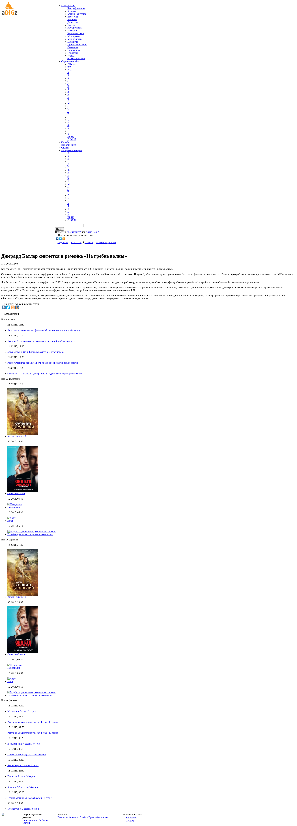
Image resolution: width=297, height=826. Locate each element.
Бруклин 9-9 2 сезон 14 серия (22, 787)
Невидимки (13, 507)
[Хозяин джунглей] (22, 594)
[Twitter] (60, 239)
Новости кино (68, 145)
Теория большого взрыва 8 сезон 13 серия (29, 798)
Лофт (10, 520)
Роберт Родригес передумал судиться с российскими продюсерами (42, 362)
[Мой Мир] (17, 307)
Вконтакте (131, 817)
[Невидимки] (14, 665)
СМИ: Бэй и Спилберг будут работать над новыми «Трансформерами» (44, 373)
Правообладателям (106, 242)
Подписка (63, 242)
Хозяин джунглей (16, 436)
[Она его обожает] (22, 652)
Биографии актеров (71, 150)
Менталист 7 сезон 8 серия (21, 711)
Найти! (59, 229)
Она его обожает (16, 493)
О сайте (89, 242)
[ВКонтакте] (57, 239)
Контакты (76, 242)
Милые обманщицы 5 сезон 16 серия (26, 754)
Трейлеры (43, 820)
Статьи (65, 147)
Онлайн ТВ (67, 142)
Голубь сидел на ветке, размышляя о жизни (30, 534)
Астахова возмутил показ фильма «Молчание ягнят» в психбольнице (43, 330)
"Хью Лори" (92, 232)
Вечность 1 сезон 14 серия (21, 776)
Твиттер (130, 820)
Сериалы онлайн (70, 61)
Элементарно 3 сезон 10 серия (23, 808)
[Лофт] (11, 678)
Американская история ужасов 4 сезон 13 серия (32, 722)
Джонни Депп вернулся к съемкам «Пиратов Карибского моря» (41, 341)
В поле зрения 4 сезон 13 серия (23, 743)
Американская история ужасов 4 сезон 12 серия (32, 733)
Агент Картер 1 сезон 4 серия (23, 765)
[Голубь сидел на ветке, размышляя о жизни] (31, 692)
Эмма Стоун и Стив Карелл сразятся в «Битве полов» (35, 352)
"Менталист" (74, 232)
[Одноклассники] (63, 239)
